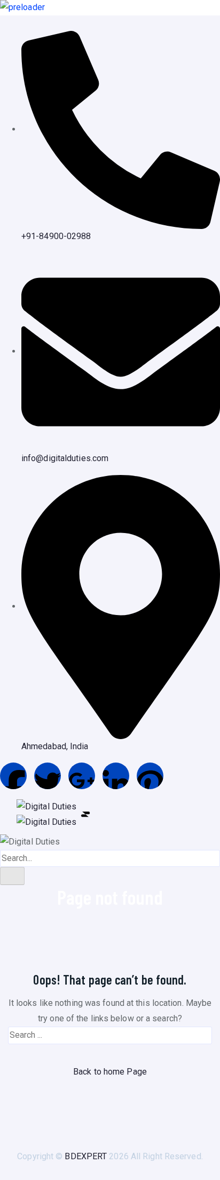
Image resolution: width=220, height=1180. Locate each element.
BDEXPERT (86, 1156)
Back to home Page (110, 1072)
